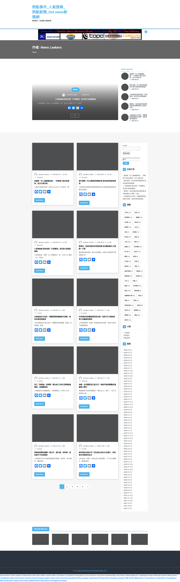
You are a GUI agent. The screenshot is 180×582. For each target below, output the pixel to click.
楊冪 (127, 256)
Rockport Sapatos (44, 578)
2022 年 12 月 (128, 464)
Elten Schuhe (19, 578)
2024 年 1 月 (128, 430)
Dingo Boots (79, 575)
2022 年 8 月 (128, 475)
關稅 (137, 315)
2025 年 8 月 (128, 381)
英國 (136, 300)
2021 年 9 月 (128, 503)
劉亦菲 (137, 222)
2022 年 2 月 (128, 490)
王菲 (126, 281)
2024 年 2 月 (128, 428)
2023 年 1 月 (128, 462)
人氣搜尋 (127, 333)
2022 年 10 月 (128, 469)
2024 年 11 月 (128, 404)
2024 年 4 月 (128, 423)
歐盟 (135, 256)
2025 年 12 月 (128, 371)
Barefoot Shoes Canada (80, 578)
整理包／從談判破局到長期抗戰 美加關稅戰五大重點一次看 (138, 105)
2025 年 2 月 (128, 397)
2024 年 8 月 (128, 412)
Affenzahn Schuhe (160, 575)
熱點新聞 (127, 338)
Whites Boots (139, 578)
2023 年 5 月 (128, 451)
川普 (127, 242)
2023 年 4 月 (128, 454)
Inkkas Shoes (172, 575)
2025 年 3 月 (128, 394)
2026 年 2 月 (128, 365)
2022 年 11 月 (128, 467)
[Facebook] (69, 108)
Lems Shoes (101, 575)
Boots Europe (66, 578)
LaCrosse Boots (90, 575)
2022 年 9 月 (128, 472)
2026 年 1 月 (128, 368)
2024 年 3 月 (128, 425)
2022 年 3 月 (128, 488)
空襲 (135, 281)
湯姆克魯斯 (128, 271)
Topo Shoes (60, 575)
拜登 (136, 242)
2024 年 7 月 (128, 415)
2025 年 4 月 (128, 391)
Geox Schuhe (23, 580)
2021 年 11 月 (128, 498)
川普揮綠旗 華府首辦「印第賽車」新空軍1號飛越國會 (75, 99)
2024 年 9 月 (128, 410)
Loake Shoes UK (94, 578)
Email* (125, 145)
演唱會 (139, 271)
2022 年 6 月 (128, 480)
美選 (127, 300)
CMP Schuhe (129, 578)
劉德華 (127, 227)
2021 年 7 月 (128, 508)
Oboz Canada (16, 575)
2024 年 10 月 (128, 407)
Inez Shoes (121, 575)
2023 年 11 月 (128, 436)
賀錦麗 (137, 310)
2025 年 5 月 (128, 389)
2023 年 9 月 (128, 441)
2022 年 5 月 (128, 482)
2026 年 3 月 (128, 363)
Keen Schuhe (4, 580)
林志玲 (137, 251)
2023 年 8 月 (128, 443)
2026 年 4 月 (128, 360)
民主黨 (127, 261)
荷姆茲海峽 (128, 305)
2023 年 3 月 (128, 456)
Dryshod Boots (5, 575)
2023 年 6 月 (128, 449)
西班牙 (127, 310)
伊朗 (137, 212)
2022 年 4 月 (128, 485)
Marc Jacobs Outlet (48, 575)
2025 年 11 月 (128, 373)
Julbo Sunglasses (132, 575)
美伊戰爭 (137, 286)
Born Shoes (37, 575)
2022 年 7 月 (128, 477)
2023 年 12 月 (128, 433)
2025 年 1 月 (128, 399)
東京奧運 (138, 246)
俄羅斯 (139, 217)
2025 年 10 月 (128, 376)
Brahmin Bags (111, 575)
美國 (127, 290)
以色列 (127, 212)
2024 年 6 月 (128, 417)
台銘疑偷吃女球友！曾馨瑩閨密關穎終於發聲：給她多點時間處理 (138, 116)
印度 (126, 232)
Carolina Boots (150, 578)
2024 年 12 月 (128, 402)
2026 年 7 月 (128, 352)
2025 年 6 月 (128, 386)
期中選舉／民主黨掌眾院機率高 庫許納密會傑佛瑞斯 (138, 86)
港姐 (137, 266)
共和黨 (127, 222)
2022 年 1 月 (128, 493)
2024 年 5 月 (128, 420)
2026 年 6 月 (128, 355)
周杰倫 (127, 237)
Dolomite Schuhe (31, 578)
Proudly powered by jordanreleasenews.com (90, 571)
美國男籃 (137, 290)
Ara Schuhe (120, 578)
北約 (137, 227)
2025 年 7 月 (128, 384)
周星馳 (136, 232)
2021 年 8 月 (128, 506)
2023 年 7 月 (128, 446)
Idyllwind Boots (34, 580)
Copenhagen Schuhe (146, 575)
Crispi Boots (70, 575)
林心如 (127, 251)
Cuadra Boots (161, 578)
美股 (140, 295)
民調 (137, 261)
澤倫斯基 (128, 276)
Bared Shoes (45, 580)
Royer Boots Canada (108, 578)
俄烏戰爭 (128, 217)
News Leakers (72, 95)
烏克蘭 (139, 276)
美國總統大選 (129, 295)
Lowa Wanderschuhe (7, 578)
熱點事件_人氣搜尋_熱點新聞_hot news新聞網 (49, 12)
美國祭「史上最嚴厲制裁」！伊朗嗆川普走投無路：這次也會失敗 (138, 75)
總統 (127, 286)
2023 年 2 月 (128, 459)
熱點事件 (75, 89)
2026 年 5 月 (128, 358)
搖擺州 (127, 246)
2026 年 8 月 (128, 350)
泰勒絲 (127, 266)
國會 (137, 237)
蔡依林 (140, 305)
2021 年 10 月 (128, 501)
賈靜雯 (127, 315)
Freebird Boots (27, 575)
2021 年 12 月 (128, 495)
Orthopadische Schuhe (58, 580)
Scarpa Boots (171, 578)
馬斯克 (127, 320)
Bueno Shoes (55, 578)
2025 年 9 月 (128, 378)
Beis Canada (14, 580)
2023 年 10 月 (128, 438)
